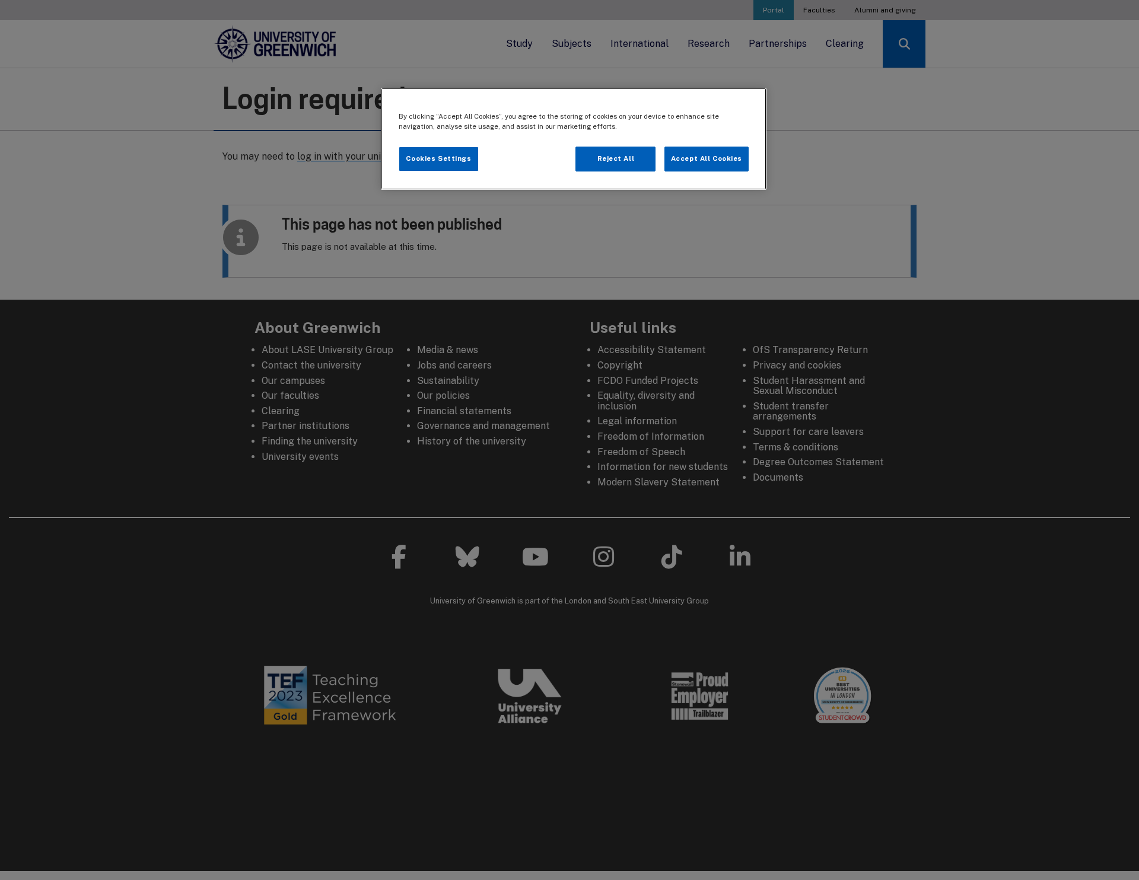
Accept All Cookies (706, 158)
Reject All (616, 158)
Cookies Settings (438, 158)
